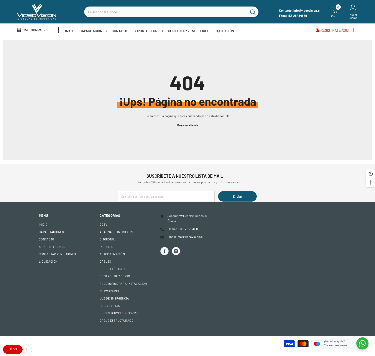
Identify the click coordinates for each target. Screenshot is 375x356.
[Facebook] (164, 251)
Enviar (237, 196)
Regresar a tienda (187, 125)
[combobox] (165, 12)
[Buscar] (171, 12)
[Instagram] (176, 251)
